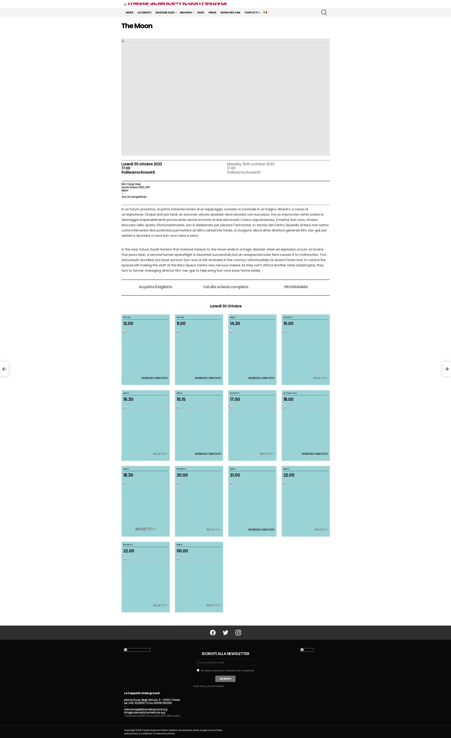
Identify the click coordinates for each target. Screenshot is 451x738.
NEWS (129, 12)
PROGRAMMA (296, 286)
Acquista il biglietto (155, 286)
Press (212, 12)
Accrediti (144, 12)
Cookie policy (171, 716)
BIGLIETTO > (320, 378)
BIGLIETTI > (321, 529)
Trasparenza (132, 716)
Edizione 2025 (165, 12)
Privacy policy (152, 716)
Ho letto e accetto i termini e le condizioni (227, 670)
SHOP (200, 12)
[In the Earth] (4, 369)
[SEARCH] (324, 12)
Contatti (251, 12)
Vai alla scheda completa (225, 286)
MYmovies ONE (230, 12)
